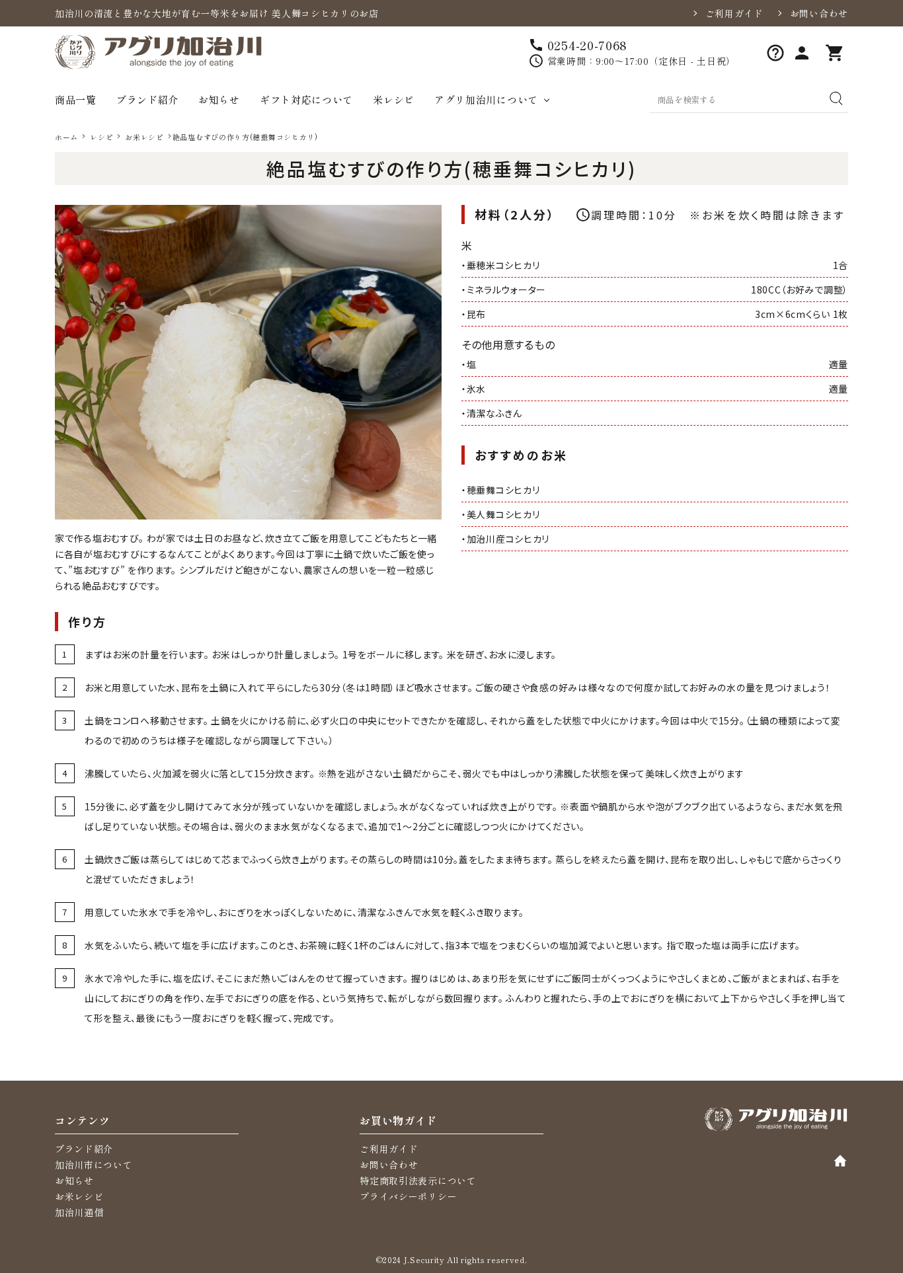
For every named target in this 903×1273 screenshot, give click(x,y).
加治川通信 (79, 1212)
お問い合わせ (819, 13)
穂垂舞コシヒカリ (503, 489)
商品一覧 (76, 99)
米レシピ (393, 99)
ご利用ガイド (734, 13)
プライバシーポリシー (408, 1196)
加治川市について (94, 1164)
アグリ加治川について (486, 99)
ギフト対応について (306, 99)
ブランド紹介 (147, 99)
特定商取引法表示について (418, 1180)
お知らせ (219, 99)
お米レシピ (79, 1196)
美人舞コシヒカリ (503, 514)
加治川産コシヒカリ (508, 538)
